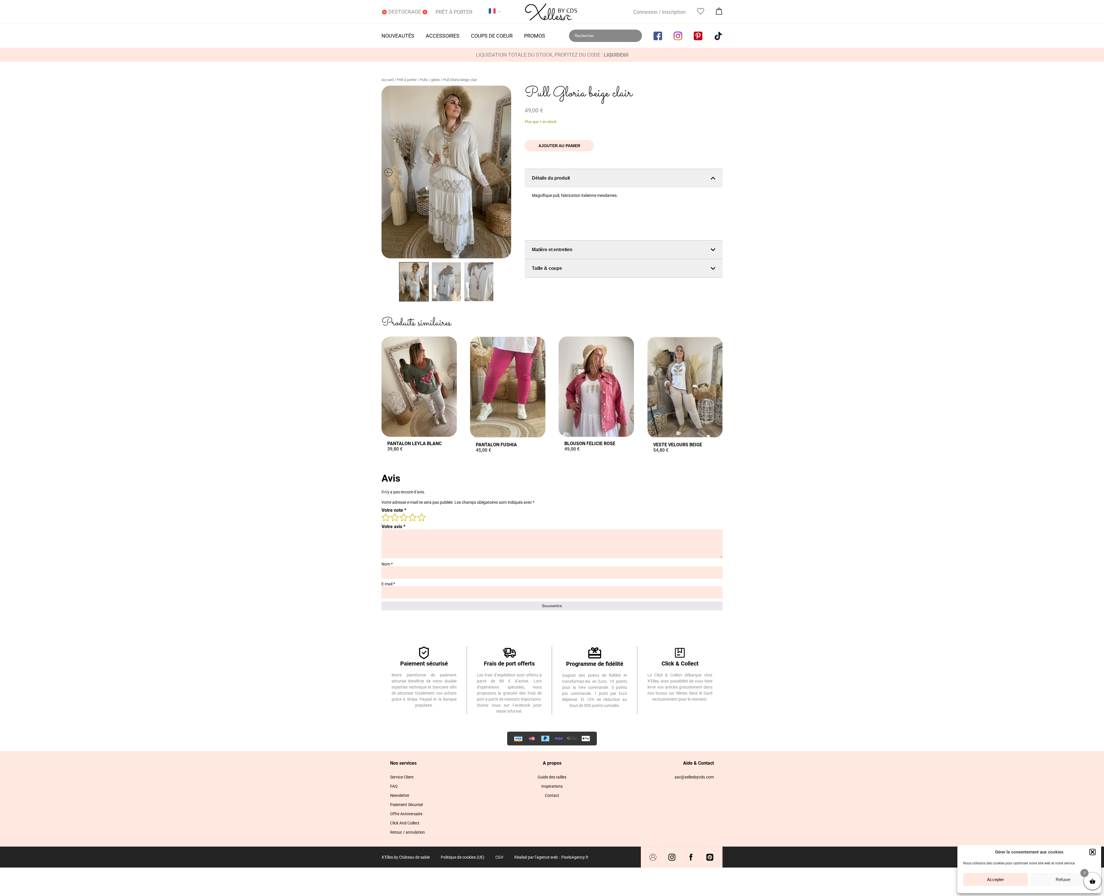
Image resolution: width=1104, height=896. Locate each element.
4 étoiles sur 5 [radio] (412, 517)
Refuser (1063, 879)
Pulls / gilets (430, 80)
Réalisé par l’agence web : (536, 857)
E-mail (388, 584)
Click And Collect (404, 823)
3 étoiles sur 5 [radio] (403, 517)
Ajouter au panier (559, 145)
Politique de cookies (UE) (462, 857)
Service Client (402, 777)
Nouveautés (398, 36)
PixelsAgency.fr (575, 857)
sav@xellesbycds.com (694, 777)
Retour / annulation (407, 832)
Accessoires (442, 36)
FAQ (394, 786)
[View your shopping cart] (719, 13)
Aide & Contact (698, 763)
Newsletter (399, 795)
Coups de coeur (492, 36)
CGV (499, 857)
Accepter (995, 879)
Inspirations (552, 786)
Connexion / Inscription (659, 12)
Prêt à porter (454, 12)
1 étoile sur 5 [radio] (386, 517)
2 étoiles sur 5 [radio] (394, 517)
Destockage (404, 12)
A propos (552, 763)
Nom (387, 564)
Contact (552, 795)
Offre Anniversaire (406, 814)
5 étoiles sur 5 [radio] (421, 517)
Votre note (394, 510)
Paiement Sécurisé (406, 804)
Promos (534, 36)
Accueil (388, 80)
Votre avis (393, 526)
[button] (1092, 852)
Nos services (403, 763)
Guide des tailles (552, 777)
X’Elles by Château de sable (406, 857)
